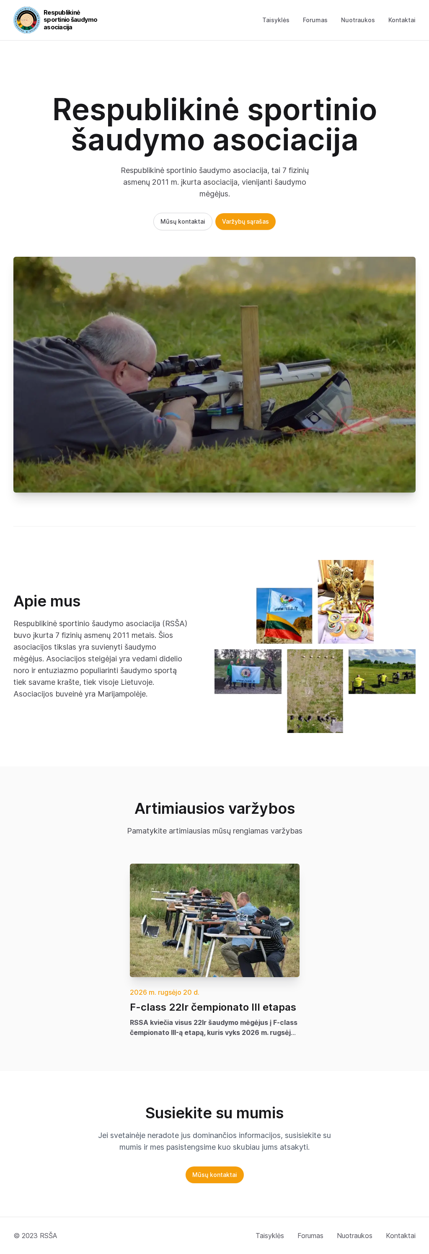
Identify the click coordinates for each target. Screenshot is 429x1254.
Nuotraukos (358, 19)
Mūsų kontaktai (182, 221)
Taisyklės (275, 19)
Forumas (315, 19)
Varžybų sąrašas (245, 221)
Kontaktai (402, 19)
